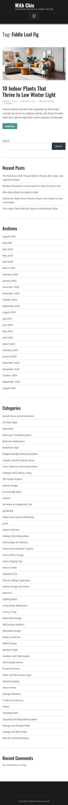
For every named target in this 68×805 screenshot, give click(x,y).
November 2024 (11, 369)
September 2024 (11, 381)
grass (5, 523)
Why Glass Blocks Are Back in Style (20, 192)
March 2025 (8, 344)
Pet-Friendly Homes (12, 662)
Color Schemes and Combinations (20, 466)
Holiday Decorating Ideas (15, 536)
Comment (8, 103)
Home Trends (9, 567)
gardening (7, 510)
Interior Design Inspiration (16, 580)
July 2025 (7, 318)
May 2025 (7, 331)
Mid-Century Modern (13, 624)
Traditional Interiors (12, 700)
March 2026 (8, 268)
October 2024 (9, 375)
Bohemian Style (10, 447)
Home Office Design (13, 555)
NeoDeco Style (10, 649)
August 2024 (9, 388)
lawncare (7, 592)
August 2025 (9, 312)
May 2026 (7, 255)
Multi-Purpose (9, 643)
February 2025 (10, 350)
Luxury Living (9, 611)
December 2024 (10, 362)
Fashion (6, 498)
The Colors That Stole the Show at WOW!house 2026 (30, 208)
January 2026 (9, 280)
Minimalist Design (11, 630)
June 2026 (7, 249)
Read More (10, 126)
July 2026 (7, 242)
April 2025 (7, 337)
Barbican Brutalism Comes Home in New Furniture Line (31, 186)
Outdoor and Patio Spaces (16, 656)
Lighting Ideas (9, 599)
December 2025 (10, 287)
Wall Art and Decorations (15, 738)
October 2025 (9, 299)
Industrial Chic (9, 573)
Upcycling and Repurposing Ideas (19, 719)
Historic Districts (10, 529)
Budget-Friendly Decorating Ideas (20, 453)
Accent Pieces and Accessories (18, 416)
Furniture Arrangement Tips (17, 504)
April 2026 (7, 261)
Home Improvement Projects (17, 548)
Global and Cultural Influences (18, 517)
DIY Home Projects (12, 479)
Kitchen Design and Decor (15, 586)
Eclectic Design (10, 485)
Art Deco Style (9, 422)
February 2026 (10, 274)
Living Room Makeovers (14, 605)
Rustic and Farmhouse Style (16, 675)
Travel (5, 706)
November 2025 (11, 293)
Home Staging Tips (12, 561)
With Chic (24, 5)
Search (6, 140)
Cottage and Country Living (16, 472)
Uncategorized (10, 712)
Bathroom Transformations (16, 435)
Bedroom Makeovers (13, 441)
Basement (7, 428)
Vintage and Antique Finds (16, 725)
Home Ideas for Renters (15, 542)
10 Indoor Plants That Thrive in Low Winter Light (29, 91)
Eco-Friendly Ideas (11, 491)
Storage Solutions (11, 693)
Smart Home (9, 687)
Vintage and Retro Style (14, 731)
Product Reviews (11, 668)
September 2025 (11, 306)
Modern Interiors (11, 637)
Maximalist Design (11, 618)
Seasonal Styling (10, 681)
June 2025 (7, 325)
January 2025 (9, 356)
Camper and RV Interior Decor (18, 460)
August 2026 (9, 236)
